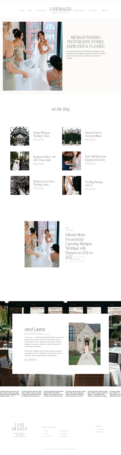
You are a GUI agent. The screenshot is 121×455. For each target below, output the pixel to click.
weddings (69, 230)
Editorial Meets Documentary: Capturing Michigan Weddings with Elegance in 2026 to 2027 (79, 245)
